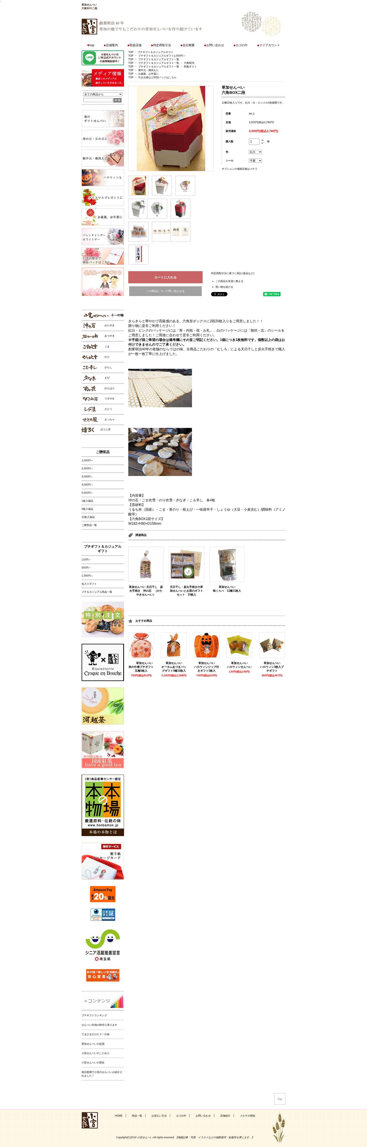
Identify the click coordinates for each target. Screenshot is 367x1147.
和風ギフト (190, 66)
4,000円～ (87, 484)
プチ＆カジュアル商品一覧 (97, 591)
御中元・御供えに (148, 70)
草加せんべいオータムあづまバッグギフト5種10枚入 (173, 666)
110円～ (86, 559)
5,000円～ (87, 492)
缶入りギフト (89, 583)
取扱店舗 (135, 45)
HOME (119, 1115)
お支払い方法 (159, 1115)
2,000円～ (87, 468)
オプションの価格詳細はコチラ (239, 168)
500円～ (86, 567)
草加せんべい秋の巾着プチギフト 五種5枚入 (142, 666)
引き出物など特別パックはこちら (157, 77)
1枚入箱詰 (87, 500)
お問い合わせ (215, 45)
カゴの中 (242, 45)
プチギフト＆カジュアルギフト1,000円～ (162, 55)
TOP (130, 52)
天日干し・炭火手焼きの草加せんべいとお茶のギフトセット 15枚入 (186, 590)
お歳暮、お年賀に (148, 73)
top (91, 45)
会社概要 (189, 45)
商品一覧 (137, 1115)
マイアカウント (269, 45)
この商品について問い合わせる (165, 291)
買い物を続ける (224, 286)
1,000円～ (87, 460)
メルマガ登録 (247, 1115)
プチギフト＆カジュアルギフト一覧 (158, 59)
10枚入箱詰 (88, 517)
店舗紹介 (225, 1115)
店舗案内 (112, 45)
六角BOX (189, 62)
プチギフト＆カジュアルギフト (155, 52)
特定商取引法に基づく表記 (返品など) (232, 273)
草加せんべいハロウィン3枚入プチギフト (272, 666)
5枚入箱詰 (87, 508)
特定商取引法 (162, 45)
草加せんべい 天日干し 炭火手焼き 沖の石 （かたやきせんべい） (146, 590)
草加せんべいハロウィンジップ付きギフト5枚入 (206, 666)
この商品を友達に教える (229, 281)
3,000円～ (87, 476)
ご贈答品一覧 (89, 525)
